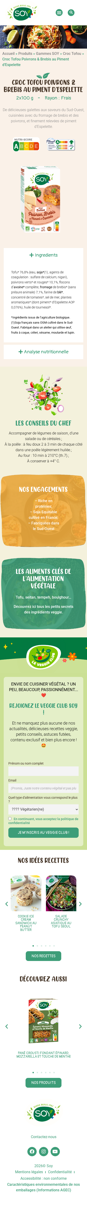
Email (12, 780)
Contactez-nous (43, 1137)
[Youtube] (55, 1151)
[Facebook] (32, 1151)
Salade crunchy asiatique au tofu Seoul (61, 921)
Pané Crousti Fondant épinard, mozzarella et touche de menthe (43, 1054)
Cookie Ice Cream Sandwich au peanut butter (26, 923)
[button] (59, 12)
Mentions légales (29, 1172)
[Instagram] (43, 1151)
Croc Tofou (72, 53)
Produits (25, 53)
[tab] (43, 255)
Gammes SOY (47, 53)
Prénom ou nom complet (26, 763)
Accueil (8, 53)
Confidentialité (60, 1172)
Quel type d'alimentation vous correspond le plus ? (42, 800)
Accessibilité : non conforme (43, 1178)
